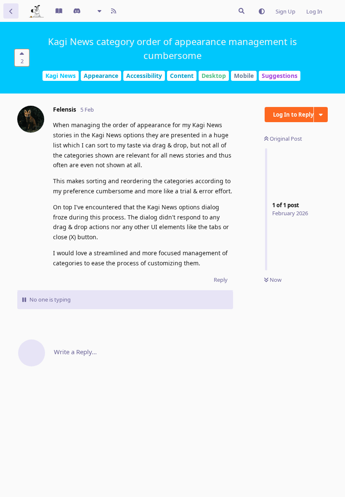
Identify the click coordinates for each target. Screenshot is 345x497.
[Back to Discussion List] (11, 11)
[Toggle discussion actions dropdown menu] (321, 114)
